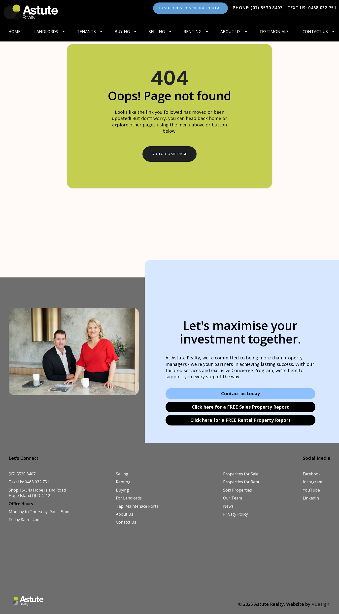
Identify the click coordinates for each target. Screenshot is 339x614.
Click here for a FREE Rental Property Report (240, 420)
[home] (31, 11)
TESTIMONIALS (274, 31)
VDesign (320, 604)
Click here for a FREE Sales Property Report (240, 407)
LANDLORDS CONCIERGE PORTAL (190, 8)
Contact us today (240, 393)
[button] (48, 32)
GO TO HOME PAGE (169, 154)
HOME (14, 31)
